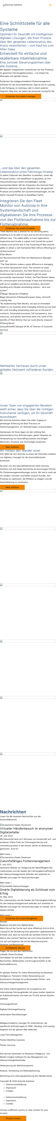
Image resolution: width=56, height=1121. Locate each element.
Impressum (11, 1088)
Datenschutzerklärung (16, 1084)
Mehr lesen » (6, 854)
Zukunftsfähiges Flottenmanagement (25, 861)
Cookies (9, 1091)
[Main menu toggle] (50, 5)
